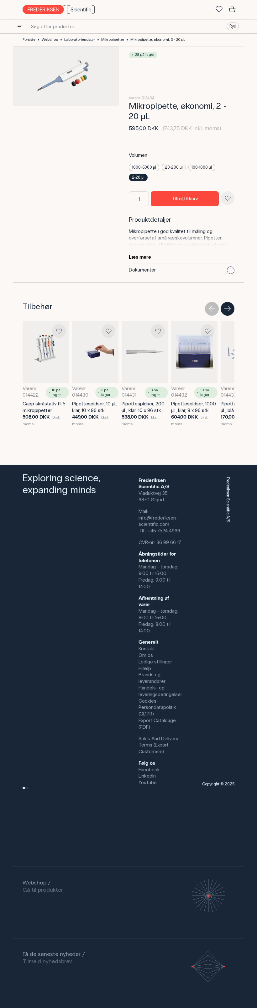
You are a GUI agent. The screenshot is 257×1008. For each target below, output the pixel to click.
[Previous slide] (212, 309)
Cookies (147, 701)
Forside (29, 39)
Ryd (232, 26)
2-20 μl (138, 177)
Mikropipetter (112, 39)
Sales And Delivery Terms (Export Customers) (158, 745)
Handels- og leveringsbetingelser (160, 691)
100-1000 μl (201, 167)
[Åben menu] (20, 26)
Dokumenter (142, 270)
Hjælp (145, 668)
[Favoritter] (219, 10)
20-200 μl (174, 167)
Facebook (149, 770)
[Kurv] (232, 10)
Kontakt (147, 649)
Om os (146, 655)
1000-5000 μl (144, 167)
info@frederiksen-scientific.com (158, 521)
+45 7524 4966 (164, 531)
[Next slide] (227, 309)
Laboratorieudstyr (79, 39)
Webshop (50, 39)
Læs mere (140, 257)
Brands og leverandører (152, 678)
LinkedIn (147, 776)
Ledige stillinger (155, 662)
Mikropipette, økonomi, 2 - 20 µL (157, 39)
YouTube (148, 782)
